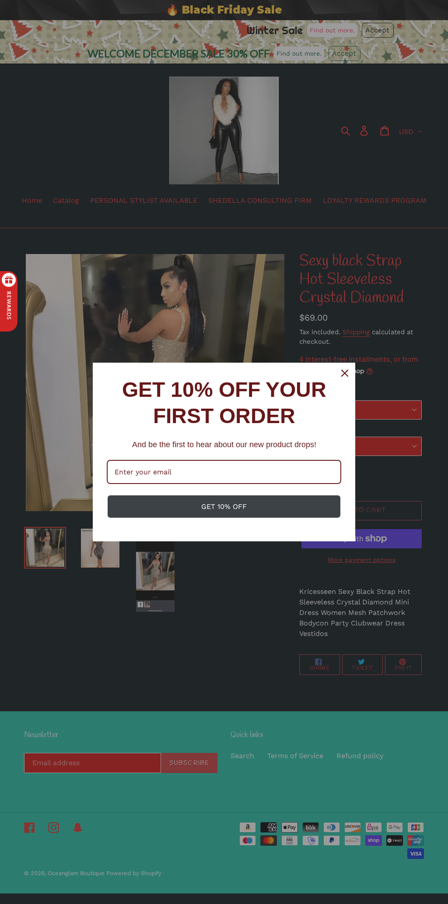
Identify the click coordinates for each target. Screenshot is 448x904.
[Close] (344, 373)
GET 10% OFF (224, 506)
